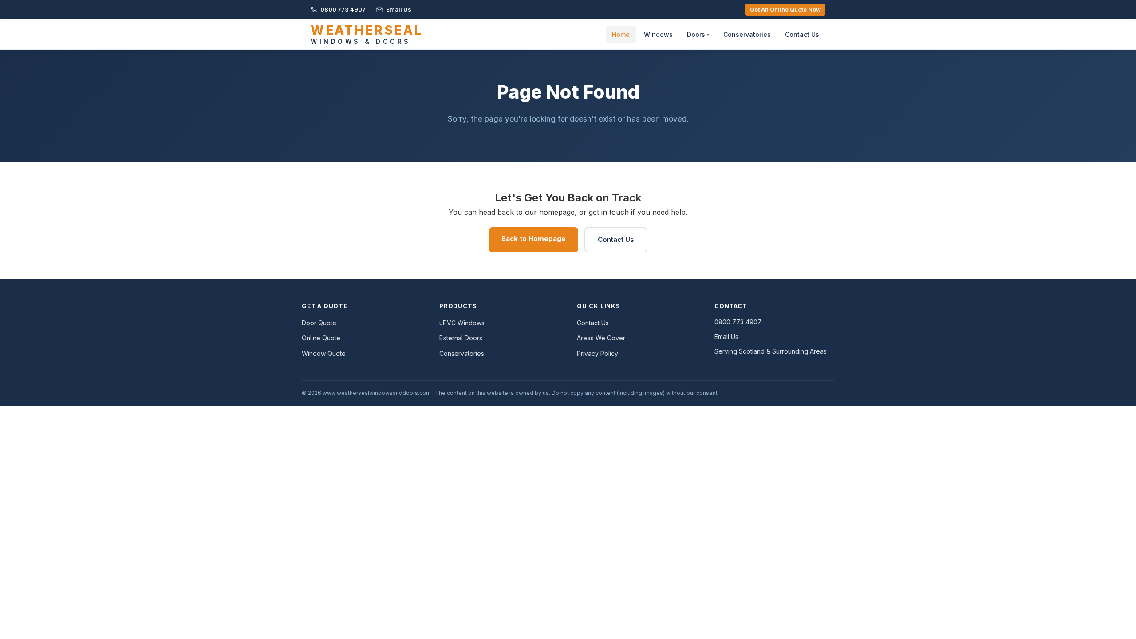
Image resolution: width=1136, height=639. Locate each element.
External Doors (460, 338)
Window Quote (324, 353)
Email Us (398, 9)
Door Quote (319, 323)
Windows (658, 34)
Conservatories (747, 34)
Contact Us (802, 34)
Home (621, 34)
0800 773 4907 (342, 9)
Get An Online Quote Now (785, 9)
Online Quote (321, 338)
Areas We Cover (601, 338)
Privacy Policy (597, 353)
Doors (698, 34)
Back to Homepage (533, 238)
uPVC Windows (462, 323)
